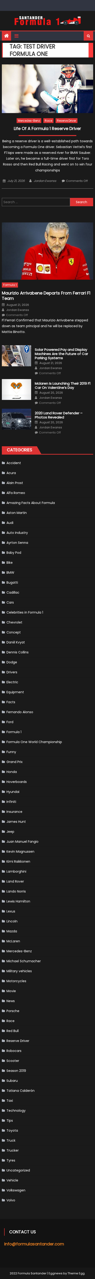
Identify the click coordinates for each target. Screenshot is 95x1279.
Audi (9, 522)
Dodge (11, 662)
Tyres (10, 1160)
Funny (11, 752)
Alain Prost (14, 483)
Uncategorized (18, 1170)
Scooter (12, 1060)
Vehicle (12, 1180)
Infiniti (11, 801)
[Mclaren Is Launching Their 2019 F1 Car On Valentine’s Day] (16, 389)
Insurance (14, 811)
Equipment (15, 692)
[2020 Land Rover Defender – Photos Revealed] (16, 419)
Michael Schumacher (23, 961)
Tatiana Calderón (20, 1090)
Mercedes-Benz (29, 121)
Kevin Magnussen (20, 851)
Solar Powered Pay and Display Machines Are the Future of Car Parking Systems (61, 354)
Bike (9, 562)
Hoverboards (16, 781)
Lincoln (12, 921)
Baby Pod (13, 552)
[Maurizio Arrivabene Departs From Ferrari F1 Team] (47, 251)
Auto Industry (17, 532)
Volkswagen (15, 1190)
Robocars (13, 1050)
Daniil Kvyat (15, 642)
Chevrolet (14, 622)
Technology (16, 1110)
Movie (11, 991)
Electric (12, 682)
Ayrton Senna (17, 542)
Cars (10, 602)
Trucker (12, 1150)
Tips (9, 1120)
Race (48, 121)
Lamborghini (16, 871)
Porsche (12, 1011)
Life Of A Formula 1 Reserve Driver (47, 128)
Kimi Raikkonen (18, 861)
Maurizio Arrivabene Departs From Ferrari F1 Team (46, 295)
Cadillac (12, 592)
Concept (13, 632)
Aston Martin (16, 512)
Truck (10, 1140)
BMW (10, 572)
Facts (10, 702)
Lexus (10, 911)
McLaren (13, 941)
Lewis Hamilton (18, 901)
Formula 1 (10, 285)
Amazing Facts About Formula (30, 502)
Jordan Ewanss (45, 181)
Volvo (10, 1200)
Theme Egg (76, 1273)
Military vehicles (19, 971)
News (10, 1001)
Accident (13, 463)
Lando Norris (16, 891)
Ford (9, 722)
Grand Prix (14, 762)
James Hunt (16, 821)
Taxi (9, 1100)
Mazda (11, 931)
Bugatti (12, 582)
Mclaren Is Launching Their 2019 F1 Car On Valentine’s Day (63, 385)
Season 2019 (16, 1070)
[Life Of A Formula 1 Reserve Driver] (47, 88)
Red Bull (12, 1031)
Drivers (11, 672)
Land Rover (15, 881)
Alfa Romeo (15, 493)
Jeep (10, 831)
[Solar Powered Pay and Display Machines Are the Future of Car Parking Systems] (16, 355)
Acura (11, 473)
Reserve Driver (66, 121)
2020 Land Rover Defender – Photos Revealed (59, 415)
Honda (11, 771)
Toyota (12, 1130)
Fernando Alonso (19, 712)
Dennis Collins (17, 652)
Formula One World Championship (34, 742)
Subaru (12, 1080)
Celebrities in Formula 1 (24, 612)
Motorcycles (16, 981)
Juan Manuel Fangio (22, 841)
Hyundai (12, 791)
